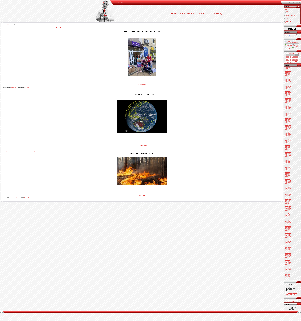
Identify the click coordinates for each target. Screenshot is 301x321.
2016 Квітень (287, 133)
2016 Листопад (288, 141)
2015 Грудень (288, 128)
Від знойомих (289, 289)
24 (290, 60)
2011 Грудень (288, 72)
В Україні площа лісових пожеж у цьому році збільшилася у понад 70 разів (23, 151)
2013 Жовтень (288, 98)
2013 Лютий (287, 88)
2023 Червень (288, 234)
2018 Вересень (288, 167)
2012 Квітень (287, 76)
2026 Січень (287, 270)
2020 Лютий (287, 187)
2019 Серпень (288, 180)
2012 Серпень (288, 81)
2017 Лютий (287, 145)
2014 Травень (288, 106)
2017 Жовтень (288, 154)
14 (297, 57)
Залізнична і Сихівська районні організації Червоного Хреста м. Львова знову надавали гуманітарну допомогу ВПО (33, 27)
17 (290, 59)
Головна (4, 24)
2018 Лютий (287, 159)
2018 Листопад (288, 169)
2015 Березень (288, 118)
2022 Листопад (288, 226)
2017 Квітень (287, 147)
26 (294, 60)
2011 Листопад (288, 71)
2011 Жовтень (288, 69)
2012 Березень (288, 75)
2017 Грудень (288, 156)
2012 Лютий (287, 74)
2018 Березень (288, 160)
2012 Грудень (288, 86)
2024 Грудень (288, 255)
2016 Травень (288, 134)
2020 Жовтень (288, 196)
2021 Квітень (287, 203)
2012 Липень (287, 80)
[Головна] (279, 6)
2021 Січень (287, 200)
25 (292, 60)
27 (295, 60)
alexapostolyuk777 (14, 87)
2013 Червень (288, 93)
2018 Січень (287, 157)
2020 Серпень (288, 194)
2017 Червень (288, 149)
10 (290, 57)
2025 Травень (288, 261)
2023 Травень (288, 233)
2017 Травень (288, 148)
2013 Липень (287, 94)
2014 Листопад (288, 113)
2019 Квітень (287, 175)
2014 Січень (287, 101)
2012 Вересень (288, 82)
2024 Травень (288, 247)
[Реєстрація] (281, 6)
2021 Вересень (288, 209)
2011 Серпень (288, 67)
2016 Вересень (288, 139)
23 (288, 60)
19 (294, 59)
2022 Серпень (288, 222)
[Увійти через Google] (295, 29)
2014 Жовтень (288, 112)
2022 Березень (288, 216)
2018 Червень (288, 163)
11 (292, 57)
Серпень (11, 24)
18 (292, 59)
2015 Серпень (288, 123)
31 (290, 62)
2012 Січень (287, 73)
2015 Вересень (288, 125)
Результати (287, 294)
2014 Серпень (288, 109)
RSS (122, 2)
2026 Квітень (287, 274)
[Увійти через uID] (289, 29)
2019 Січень (287, 172)
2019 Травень (288, 176)
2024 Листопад (288, 254)
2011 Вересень (288, 68)
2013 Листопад (288, 99)
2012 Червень (288, 79)
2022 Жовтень (288, 224)
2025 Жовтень (288, 267)
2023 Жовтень (288, 238)
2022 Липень (287, 221)
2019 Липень (287, 179)
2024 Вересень (288, 251)
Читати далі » (142, 84)
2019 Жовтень (288, 182)
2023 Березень (288, 230)
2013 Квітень (287, 91)
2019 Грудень (288, 184)
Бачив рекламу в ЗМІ (290, 288)
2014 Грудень (288, 114)
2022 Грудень (288, 227)
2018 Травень (288, 162)
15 (286, 59)
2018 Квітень (287, 161)
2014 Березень (288, 103)
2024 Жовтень (288, 253)
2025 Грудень (288, 269)
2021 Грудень (288, 213)
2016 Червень (288, 135)
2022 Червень (288, 220)
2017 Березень (288, 146)
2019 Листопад (288, 183)
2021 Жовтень (288, 210)
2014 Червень (288, 107)
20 (295, 59)
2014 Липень (287, 108)
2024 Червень (288, 248)
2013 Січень (287, 87)
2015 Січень (287, 115)
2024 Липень (287, 249)
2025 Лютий (287, 257)
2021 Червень (288, 206)
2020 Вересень (288, 195)
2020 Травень (288, 190)
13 (295, 57)
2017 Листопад (288, 155)
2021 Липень (287, 207)
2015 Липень (287, 122)
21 (297, 59)
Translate (294, 36)
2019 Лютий (287, 173)
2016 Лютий (287, 130)
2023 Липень (287, 235)
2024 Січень (287, 242)
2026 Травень (288, 275)
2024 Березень (288, 244)
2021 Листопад (288, 211)
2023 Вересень (288, 237)
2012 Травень (288, 78)
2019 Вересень (288, 181)
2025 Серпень (288, 264)
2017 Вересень (288, 153)
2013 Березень (288, 89)
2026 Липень (287, 277)
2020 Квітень (287, 189)
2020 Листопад (288, 197)
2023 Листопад (288, 240)
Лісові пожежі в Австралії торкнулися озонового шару (18, 90)
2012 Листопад (288, 85)
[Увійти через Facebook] (292, 29)
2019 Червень (288, 177)
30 (288, 62)
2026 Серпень (288, 278)
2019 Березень (288, 174)
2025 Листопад (288, 268)
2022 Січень (287, 214)
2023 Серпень (288, 236)
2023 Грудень (288, 241)
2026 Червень (288, 276)
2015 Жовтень (288, 126)
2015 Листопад (288, 127)
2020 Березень (288, 188)
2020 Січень (287, 186)
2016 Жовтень (288, 140)
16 (288, 59)
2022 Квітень (287, 217)
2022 (8, 24)
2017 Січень (287, 143)
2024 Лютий (287, 243)
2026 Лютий (287, 271)
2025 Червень (288, 262)
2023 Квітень (287, 231)
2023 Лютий (287, 229)
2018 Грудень (288, 170)
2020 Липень (287, 193)
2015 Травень (288, 120)
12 (294, 57)
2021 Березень (288, 202)
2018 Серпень (288, 166)
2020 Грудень (288, 199)
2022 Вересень (288, 223)
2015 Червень (288, 121)
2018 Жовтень (288, 168)
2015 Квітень (287, 119)
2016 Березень (288, 132)
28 (297, 60)
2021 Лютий (287, 201)
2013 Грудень (288, 100)
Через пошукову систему (291, 290)
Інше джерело (289, 292)
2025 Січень (287, 256)
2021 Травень (288, 204)
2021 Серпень (288, 208)
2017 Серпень (288, 152)
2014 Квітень (287, 105)
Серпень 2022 (292, 53)
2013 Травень (288, 92)
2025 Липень (287, 263)
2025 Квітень (287, 260)
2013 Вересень (288, 96)
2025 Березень (288, 258)
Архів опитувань (293, 294)
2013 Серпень (288, 95)
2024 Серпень (288, 250)
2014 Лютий (287, 102)
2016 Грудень (288, 142)
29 (286, 62)
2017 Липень (287, 150)
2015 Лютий (287, 116)
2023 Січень (287, 228)
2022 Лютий (287, 215)
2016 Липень (287, 136)
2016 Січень (287, 129)
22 (286, 60)
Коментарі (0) (26, 87)
